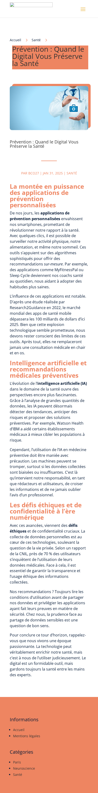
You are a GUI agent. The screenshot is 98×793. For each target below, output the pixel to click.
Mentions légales (26, 736)
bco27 (33, 173)
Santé (36, 40)
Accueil (18, 729)
